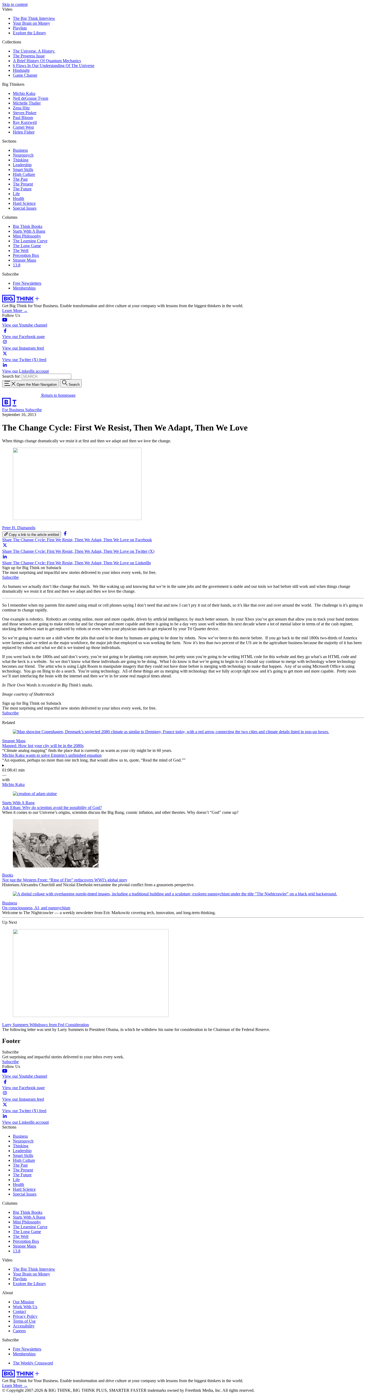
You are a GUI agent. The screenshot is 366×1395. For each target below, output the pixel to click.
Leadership (22, 164)
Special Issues (24, 208)
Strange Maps (24, 260)
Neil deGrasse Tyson (30, 98)
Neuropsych (23, 155)
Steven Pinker (24, 112)
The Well (20, 250)
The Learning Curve (30, 241)
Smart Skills (23, 169)
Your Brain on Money (31, 23)
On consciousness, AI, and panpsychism (36, 908)
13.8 (16, 265)
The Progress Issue (29, 56)
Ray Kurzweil (25, 122)
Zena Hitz (21, 108)
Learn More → (15, 310)
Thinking (20, 160)
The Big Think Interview (34, 18)
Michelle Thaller (27, 103)
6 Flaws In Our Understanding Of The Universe (53, 65)
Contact (19, 1311)
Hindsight (21, 70)
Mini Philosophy (27, 236)
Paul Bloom (23, 117)
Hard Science (24, 203)
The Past (20, 179)
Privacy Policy (25, 1316)
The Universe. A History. (34, 51)
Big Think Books (27, 226)
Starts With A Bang (29, 231)
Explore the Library (29, 33)
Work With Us (25, 1306)
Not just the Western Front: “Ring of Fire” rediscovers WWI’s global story (64, 880)
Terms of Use (24, 1321)
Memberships (24, 288)
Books (7, 875)
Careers (19, 1331)
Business (20, 150)
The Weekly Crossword (33, 1363)
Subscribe (33, 409)
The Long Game (27, 245)
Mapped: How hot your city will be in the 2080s (43, 745)
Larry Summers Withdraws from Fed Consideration (45, 1024)
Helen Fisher (24, 132)
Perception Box (26, 255)
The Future (22, 189)
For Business (13, 409)
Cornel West (23, 127)
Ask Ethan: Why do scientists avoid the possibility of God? (52, 807)
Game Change (25, 75)
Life (16, 193)
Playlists (20, 28)
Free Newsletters (27, 283)
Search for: (11, 376)
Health (18, 198)
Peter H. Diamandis (18, 527)
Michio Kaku (24, 93)
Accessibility (24, 1326)
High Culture (24, 174)
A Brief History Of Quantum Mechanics (47, 60)
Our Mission (23, 1302)
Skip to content (15, 4)
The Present (23, 184)
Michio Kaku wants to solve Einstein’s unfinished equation (52, 755)
